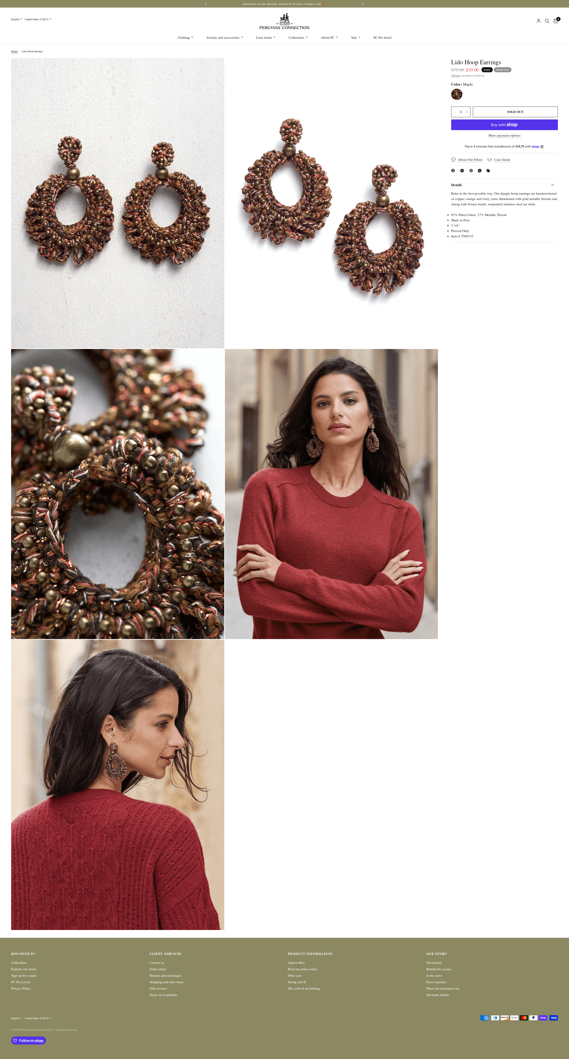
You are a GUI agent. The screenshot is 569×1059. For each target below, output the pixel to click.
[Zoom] (215, 67)
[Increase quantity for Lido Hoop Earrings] (467, 112)
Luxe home (264, 37)
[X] (463, 170)
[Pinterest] (472, 170)
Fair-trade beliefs (437, 994)
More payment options (505, 135)
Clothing (184, 37)
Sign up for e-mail (23, 975)
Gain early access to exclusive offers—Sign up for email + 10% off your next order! (273, 4)
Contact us (157, 962)
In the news (434, 975)
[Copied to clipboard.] (489, 170)
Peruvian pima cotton (302, 969)
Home (14, 51)
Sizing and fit (297, 982)
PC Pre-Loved (20, 982)
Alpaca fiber (296, 962)
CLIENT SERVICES (166, 953)
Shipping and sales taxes (167, 982)
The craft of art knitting (304, 988)
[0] (554, 21)
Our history (434, 962)
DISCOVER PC (23, 953)
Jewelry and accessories (223, 37)
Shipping (456, 75)
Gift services (158, 988)
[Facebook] (454, 170)
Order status (158, 969)
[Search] (547, 21)
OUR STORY (436, 953)
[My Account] (539, 21)
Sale (354, 37)
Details (456, 184)
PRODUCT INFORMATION (310, 953)
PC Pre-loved (382, 37)
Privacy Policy (21, 988)
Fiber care (295, 975)
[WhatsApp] (480, 170)
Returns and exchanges (165, 975)
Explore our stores (23, 969)
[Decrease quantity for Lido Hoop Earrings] (454, 112)
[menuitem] (185, 37)
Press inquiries (436, 982)
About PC (328, 37)
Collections (296, 37)
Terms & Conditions (164, 994)
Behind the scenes (438, 969)
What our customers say (443, 988)
